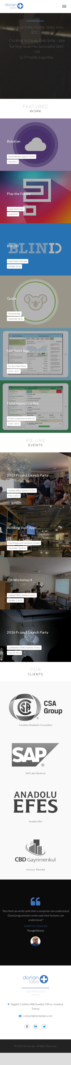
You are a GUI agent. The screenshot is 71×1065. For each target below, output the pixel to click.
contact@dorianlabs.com (37, 1015)
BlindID (13, 246)
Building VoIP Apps (22, 527)
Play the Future (19, 193)
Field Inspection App (23, 403)
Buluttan (13, 141)
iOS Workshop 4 (19, 580)
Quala (11, 298)
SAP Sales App (18, 351)
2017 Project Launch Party (27, 475)
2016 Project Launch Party (27, 632)
